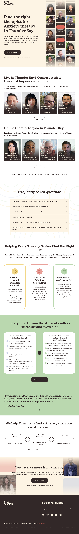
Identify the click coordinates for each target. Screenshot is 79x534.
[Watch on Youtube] (56, 515)
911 (33, 523)
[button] (38, 409)
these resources (41, 523)
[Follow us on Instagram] (48, 515)
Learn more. (64, 174)
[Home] (8, 503)
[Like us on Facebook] (52, 515)
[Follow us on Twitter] (43, 515)
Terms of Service (31, 527)
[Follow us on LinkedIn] (60, 515)
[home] (9, 3)
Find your (12, 52)
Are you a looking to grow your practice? (17, 57)
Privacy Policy (49, 527)
